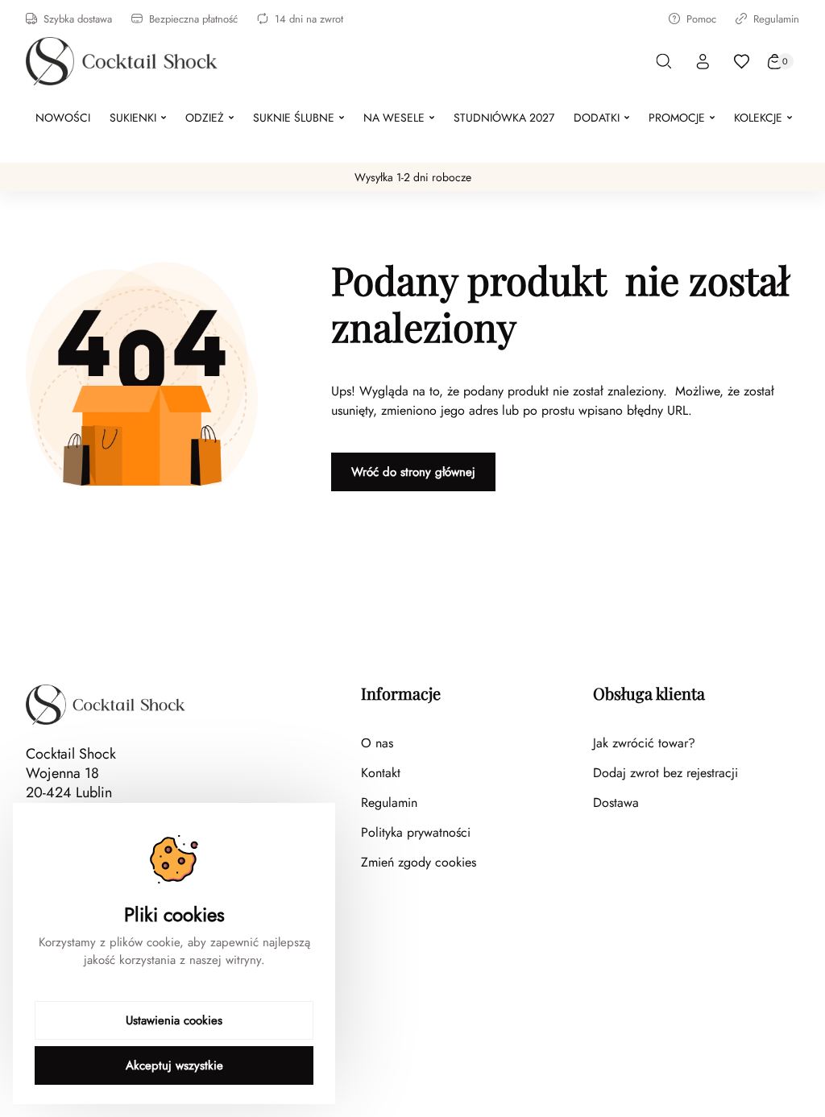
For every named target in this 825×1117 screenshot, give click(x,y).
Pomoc (701, 19)
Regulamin (776, 19)
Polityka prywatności (416, 832)
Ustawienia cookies (174, 1020)
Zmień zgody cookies (418, 862)
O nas (377, 743)
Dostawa (616, 802)
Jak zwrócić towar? (644, 743)
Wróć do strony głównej (413, 472)
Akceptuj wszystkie (174, 1065)
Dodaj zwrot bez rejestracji (665, 772)
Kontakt (380, 772)
